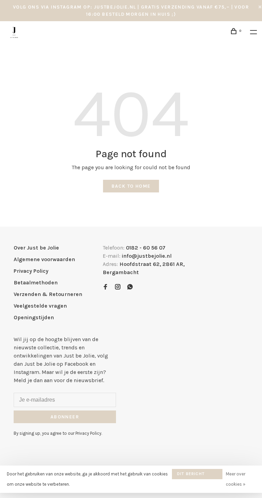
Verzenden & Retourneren (48, 294)
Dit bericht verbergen (191, 475)
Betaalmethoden (36, 282)
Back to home (131, 186)
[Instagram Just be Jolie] (117, 287)
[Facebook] (105, 287)
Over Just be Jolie (36, 247)
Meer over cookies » (235, 479)
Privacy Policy (31, 271)
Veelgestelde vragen (40, 305)
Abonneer (64, 417)
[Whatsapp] (130, 287)
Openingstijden (34, 317)
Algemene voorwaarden (44, 259)
